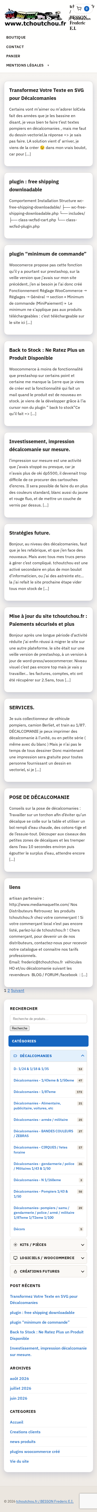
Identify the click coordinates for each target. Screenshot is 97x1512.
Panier (13, 56)
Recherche (19, 1028)
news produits (23, 1441)
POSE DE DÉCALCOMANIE (39, 797)
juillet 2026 (20, 1388)
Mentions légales (25, 65)
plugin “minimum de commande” (48, 253)
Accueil (16, 1422)
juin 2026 (18, 1398)
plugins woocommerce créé (35, 1451)
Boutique (16, 37)
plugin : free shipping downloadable (42, 1312)
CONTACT (15, 46)
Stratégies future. (29, 532)
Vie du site (19, 1461)
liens (14, 887)
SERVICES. (21, 707)
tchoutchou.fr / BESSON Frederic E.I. (45, 1501)
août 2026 (19, 1378)
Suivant (17, 990)
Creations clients (25, 1431)
